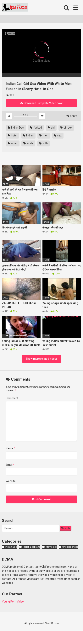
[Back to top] (76, 623)
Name (10, 448)
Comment (12, 398)
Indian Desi (17, 127)
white (29, 143)
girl (52, 127)
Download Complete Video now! (43, 103)
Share (73, 115)
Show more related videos (42, 358)
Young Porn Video (13, 601)
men (45, 135)
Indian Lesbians (31, 546)
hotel (13, 135)
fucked (37, 127)
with (45, 143)
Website (11, 481)
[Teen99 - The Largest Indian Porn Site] (15, 8)
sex (59, 135)
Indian (30, 135)
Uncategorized (70, 546)
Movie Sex (51, 546)
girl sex (67, 127)
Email (10, 464)
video (14, 143)
